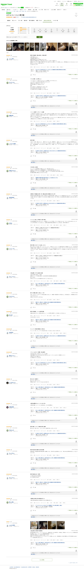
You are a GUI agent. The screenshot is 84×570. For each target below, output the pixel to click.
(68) (31, 20)
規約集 (33, 567)
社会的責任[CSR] (24, 567)
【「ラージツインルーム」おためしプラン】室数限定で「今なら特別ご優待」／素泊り (48, 505)
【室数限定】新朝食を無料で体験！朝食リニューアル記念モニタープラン (46, 177)
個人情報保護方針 (17, 567)
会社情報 (11, 567)
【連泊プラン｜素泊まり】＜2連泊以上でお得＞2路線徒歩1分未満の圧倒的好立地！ (48, 302)
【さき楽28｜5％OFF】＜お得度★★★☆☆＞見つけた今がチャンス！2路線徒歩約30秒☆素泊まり (50, 203)
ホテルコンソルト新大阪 (15, 15)
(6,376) (47, 20)
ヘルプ (55, 1)
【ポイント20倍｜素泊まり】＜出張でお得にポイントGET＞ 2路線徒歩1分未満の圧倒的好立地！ (50, 283)
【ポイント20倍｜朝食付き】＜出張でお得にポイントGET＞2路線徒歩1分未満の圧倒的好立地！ (50, 542)
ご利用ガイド (59, 1)
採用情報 (29, 567)
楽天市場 (75, 1)
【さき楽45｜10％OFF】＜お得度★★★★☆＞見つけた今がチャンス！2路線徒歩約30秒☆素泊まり (50, 95)
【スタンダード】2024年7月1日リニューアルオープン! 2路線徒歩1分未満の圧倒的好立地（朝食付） (50, 69)
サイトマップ (64, 1)
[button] (9, 47)
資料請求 (37, 567)
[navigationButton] (76, 46)
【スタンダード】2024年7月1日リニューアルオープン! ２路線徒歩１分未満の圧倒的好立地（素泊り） (51, 123)
